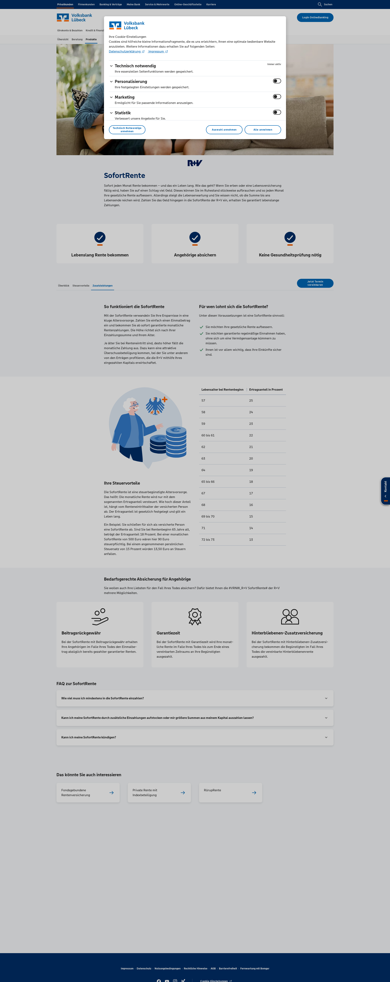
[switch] (277, 80)
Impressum (156, 51)
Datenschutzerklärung (125, 51)
